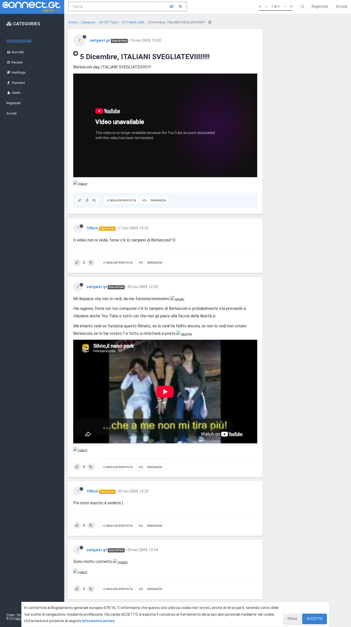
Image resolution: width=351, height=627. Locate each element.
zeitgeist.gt (99, 40)
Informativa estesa (98, 621)
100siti (92, 228)
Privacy (10, 614)
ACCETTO (314, 619)
